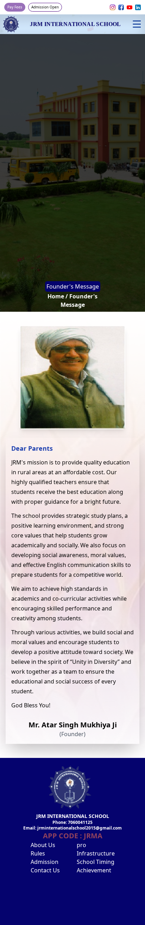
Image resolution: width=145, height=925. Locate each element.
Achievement (94, 870)
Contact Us (45, 870)
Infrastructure (96, 853)
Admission (44, 862)
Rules (38, 853)
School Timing (95, 862)
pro (81, 845)
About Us (43, 845)
